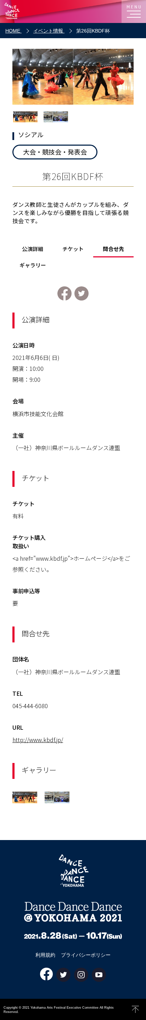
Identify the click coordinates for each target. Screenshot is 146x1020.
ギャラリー (32, 265)
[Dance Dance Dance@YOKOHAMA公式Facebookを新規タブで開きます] (46, 974)
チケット (73, 249)
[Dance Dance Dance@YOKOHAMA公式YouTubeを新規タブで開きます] (99, 975)
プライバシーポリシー (86, 955)
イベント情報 (48, 31)
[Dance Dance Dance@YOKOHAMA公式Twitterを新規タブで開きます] (63, 975)
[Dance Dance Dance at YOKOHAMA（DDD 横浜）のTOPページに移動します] (18, 12)
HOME (13, 31)
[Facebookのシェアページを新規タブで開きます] (64, 294)
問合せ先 (113, 249)
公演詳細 (32, 249)
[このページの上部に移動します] (135, 1009)
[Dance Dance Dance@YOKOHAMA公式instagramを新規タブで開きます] (81, 975)
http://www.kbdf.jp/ (37, 739)
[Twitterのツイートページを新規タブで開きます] (81, 294)
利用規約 (45, 955)
